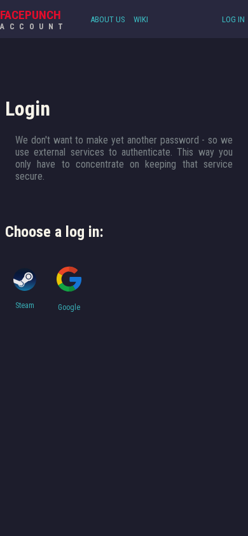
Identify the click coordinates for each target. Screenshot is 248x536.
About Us (107, 19)
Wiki (141, 19)
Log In (233, 19)
